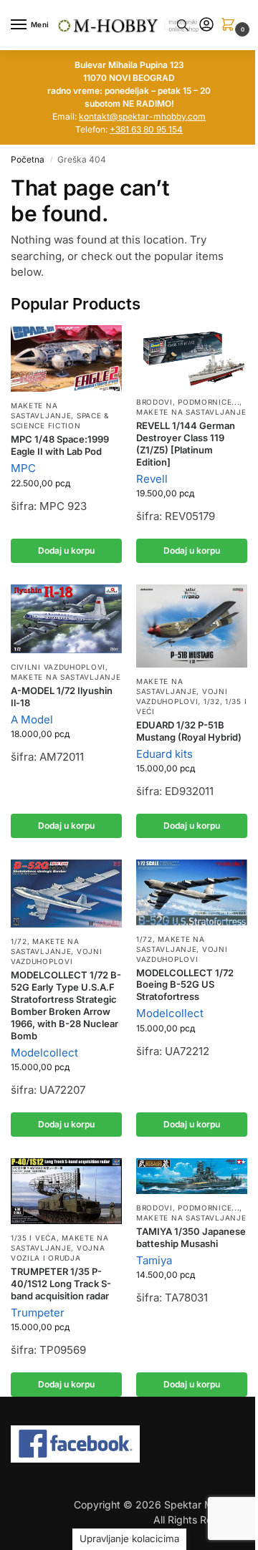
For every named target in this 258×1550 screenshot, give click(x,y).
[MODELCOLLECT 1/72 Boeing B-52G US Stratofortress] (191, 892)
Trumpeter (37, 1312)
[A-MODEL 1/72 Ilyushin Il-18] (66, 618)
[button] (230, 25)
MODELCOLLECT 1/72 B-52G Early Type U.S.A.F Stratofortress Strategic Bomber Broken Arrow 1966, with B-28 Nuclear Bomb (66, 1005)
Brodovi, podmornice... (187, 402)
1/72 (19, 941)
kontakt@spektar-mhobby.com (142, 116)
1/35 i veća (34, 1237)
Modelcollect (44, 1052)
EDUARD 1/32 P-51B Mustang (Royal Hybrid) (189, 731)
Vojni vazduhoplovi (56, 956)
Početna (27, 159)
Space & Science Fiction (60, 420)
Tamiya (154, 1260)
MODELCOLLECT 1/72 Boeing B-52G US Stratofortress (185, 985)
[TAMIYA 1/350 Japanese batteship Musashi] (191, 1176)
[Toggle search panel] (183, 25)
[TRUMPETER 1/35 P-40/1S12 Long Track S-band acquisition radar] (66, 1191)
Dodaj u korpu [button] (66, 550)
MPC (23, 468)
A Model (32, 719)
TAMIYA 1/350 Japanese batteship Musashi (191, 1237)
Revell (152, 479)
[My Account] (206, 25)
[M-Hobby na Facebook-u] (129, 1444)
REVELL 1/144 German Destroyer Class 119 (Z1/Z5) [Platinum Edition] (185, 444)
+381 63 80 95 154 (146, 129)
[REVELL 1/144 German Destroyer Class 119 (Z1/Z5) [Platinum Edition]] (191, 356)
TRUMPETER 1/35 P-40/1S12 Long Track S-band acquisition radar (61, 1283)
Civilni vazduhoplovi (58, 667)
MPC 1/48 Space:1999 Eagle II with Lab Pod (60, 445)
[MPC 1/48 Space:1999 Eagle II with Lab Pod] (66, 358)
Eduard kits (164, 754)
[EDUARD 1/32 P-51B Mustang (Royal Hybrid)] (191, 626)
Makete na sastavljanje (41, 410)
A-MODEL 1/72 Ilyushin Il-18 (62, 696)
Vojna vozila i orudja (58, 1252)
